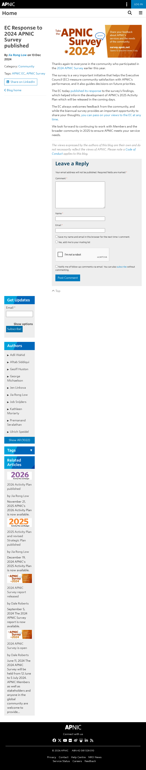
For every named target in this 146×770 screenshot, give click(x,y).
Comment (61, 178)
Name (59, 213)
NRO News (94, 757)
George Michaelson (15, 378)
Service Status (61, 761)
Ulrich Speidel (19, 431)
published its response (86, 91)
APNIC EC (18, 73)
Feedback (90, 761)
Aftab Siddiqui (19, 362)
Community (26, 66)
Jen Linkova (18, 387)
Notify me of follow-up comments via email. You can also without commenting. (95, 268)
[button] (129, 13)
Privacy (51, 757)
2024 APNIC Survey (70, 68)
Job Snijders (18, 402)
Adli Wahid (17, 355)
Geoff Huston (19, 369)
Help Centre (78, 757)
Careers (77, 761)
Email (59, 225)
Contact (63, 757)
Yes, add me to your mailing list (74, 242)
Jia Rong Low (17, 55)
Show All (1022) (19, 440)
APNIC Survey (35, 73)
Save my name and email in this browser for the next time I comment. (94, 237)
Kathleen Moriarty (14, 411)
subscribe (122, 266)
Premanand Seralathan (16, 422)
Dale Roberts (20, 603)
